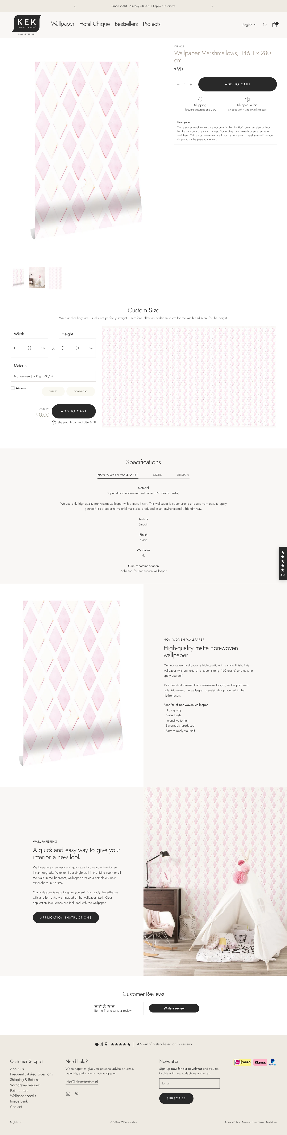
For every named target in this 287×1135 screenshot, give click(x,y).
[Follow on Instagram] (68, 1093)
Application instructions (66, 917)
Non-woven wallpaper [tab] (117, 475)
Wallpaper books (23, 1096)
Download (81, 391)
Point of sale (19, 1090)
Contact (16, 1106)
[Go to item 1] (18, 278)
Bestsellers (126, 23)
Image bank (18, 1101)
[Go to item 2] (37, 277)
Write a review (174, 1008)
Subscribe (176, 1098)
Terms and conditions (253, 1122)
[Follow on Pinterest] (76, 1093)
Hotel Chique (94, 23)
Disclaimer (271, 1122)
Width (19, 334)
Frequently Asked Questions (31, 1074)
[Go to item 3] (55, 278)
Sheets (53, 391)
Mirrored (21, 388)
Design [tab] (183, 475)
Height (67, 334)
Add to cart (237, 84)
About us (17, 1069)
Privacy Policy (233, 1122)
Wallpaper (62, 23)
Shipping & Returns (24, 1079)
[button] (283, 563)
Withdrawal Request (25, 1085)
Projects (152, 23)
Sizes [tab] (157, 475)
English (247, 24)
